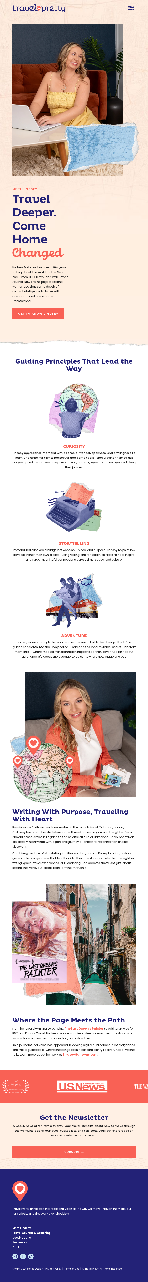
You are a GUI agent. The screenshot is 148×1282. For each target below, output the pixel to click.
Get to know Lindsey (38, 314)
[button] (131, 8)
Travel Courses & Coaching (31, 1233)
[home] (38, 8)
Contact (18, 1247)
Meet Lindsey (21, 1228)
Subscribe (74, 1152)
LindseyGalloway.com (80, 1054)
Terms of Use (71, 1268)
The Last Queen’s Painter (84, 1029)
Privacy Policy (53, 1268)
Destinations (21, 1238)
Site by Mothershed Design (27, 1268)
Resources (19, 1242)
